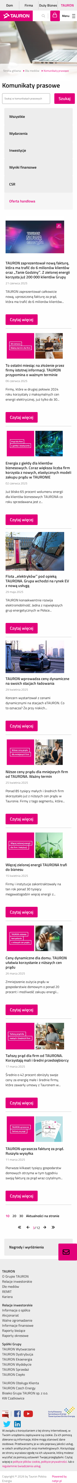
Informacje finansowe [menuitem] (17, 1325)
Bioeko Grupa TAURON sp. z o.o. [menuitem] (25, 1393)
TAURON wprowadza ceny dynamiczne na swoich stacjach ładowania (37, 681)
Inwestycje (17, 150)
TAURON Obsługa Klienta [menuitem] (20, 1382)
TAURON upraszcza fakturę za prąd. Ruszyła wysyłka (35, 1151)
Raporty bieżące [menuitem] (13, 1330)
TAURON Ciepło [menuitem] (13, 1374)
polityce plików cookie (26, 1461)
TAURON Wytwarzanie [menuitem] (18, 1349)
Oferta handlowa (22, 201)
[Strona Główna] (16, 16)
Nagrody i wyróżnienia (26, 1247)
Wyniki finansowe (23, 167)
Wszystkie (17, 116)
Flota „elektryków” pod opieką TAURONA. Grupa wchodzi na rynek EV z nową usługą (37, 580)
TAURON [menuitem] (8, 1271)
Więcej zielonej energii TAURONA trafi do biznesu (36, 867)
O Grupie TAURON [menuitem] (15, 1276)
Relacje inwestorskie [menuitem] (17, 1281)
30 (21, 1215)
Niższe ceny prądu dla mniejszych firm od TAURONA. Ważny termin (37, 774)
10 (8, 1215)
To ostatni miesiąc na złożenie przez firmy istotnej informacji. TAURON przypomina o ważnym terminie (35, 370)
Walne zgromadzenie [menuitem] (17, 1320)
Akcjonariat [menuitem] (10, 1315)
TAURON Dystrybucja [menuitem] (17, 1354)
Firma (29, 5)
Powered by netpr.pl (59, 1478)
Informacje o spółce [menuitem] (16, 1310)
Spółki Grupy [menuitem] (11, 1344)
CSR (12, 184)
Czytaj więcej (21, 319)
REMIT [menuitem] (7, 1291)
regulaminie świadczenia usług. (21, 1466)
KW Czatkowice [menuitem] (13, 1398)
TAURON (67, 5)
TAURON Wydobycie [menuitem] (16, 1364)
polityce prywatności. (54, 1461)
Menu (66, 16)
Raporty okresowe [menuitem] (15, 1335)
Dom (9, 5)
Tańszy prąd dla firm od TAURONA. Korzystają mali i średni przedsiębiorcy (37, 1058)
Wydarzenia (18, 133)
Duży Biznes (48, 5)
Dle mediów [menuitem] (10, 1286)
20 (14, 1215)
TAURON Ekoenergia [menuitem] (17, 1359)
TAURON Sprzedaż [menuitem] (15, 1369)
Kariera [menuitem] (7, 1296)
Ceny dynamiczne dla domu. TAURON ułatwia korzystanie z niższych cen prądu (36, 962)
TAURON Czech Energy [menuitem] (19, 1388)
